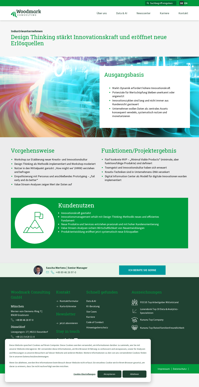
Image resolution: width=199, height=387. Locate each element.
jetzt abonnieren (69, 323)
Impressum (164, 368)
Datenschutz (180, 368)
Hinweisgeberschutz (97, 327)
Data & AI (91, 301)
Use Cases (91, 311)
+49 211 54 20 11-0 (25, 336)
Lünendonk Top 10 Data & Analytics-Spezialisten (159, 310)
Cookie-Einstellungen (84, 374)
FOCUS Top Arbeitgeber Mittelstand (159, 302)
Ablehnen (134, 374)
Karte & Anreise (68, 306)
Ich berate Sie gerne (142, 270)
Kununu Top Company (151, 319)
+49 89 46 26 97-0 (66, 272)
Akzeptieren (109, 374)
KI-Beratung (93, 306)
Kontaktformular (69, 301)
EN (185, 3)
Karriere (90, 316)
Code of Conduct (95, 322)
